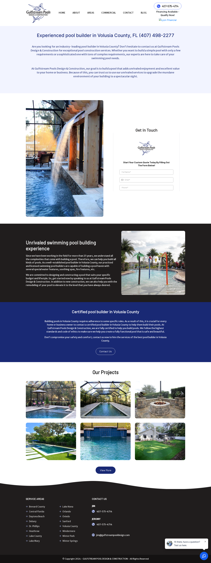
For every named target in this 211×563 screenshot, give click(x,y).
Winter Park (68, 536)
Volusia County (70, 526)
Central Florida (36, 511)
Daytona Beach (36, 516)
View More (105, 470)
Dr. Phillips (34, 526)
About (76, 12)
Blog (144, 12)
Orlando (66, 511)
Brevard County (37, 506)
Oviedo (66, 516)
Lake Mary (34, 541)
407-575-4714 (170, 6)
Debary (32, 521)
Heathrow (34, 531)
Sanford (66, 521)
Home (62, 12)
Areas (90, 12)
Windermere (68, 531)
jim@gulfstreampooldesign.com (113, 535)
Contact (128, 12)
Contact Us (105, 351)
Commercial (108, 12)
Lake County (35, 536)
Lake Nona (67, 506)
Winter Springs (70, 541)
